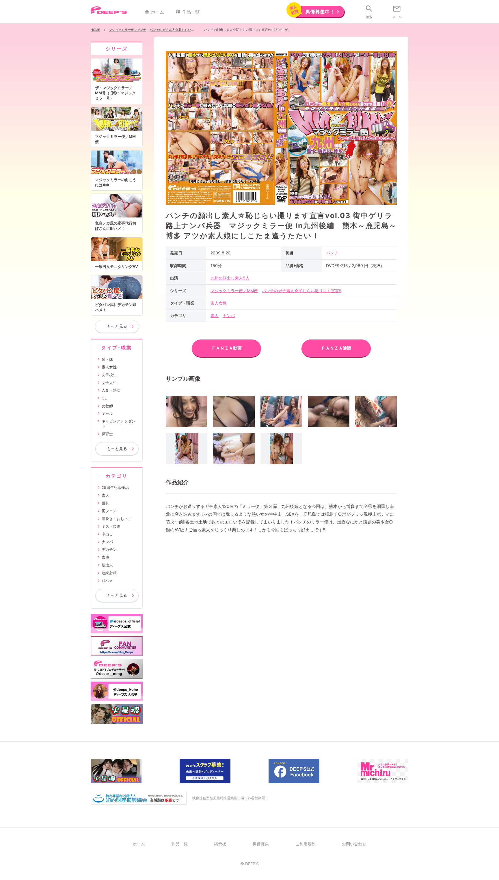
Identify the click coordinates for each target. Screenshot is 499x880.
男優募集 (261, 843)
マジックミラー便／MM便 (127, 30)
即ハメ (107, 580)
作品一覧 (188, 12)
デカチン (109, 549)
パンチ (332, 252)
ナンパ (229, 315)
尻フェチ (109, 511)
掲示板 (220, 843)
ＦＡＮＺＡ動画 (226, 348)
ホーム (154, 12)
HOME (95, 30)
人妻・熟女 (111, 390)
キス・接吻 (111, 526)
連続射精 (109, 573)
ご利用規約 (305, 843)
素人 (215, 315)
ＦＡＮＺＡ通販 (336, 348)
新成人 (107, 565)
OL (104, 398)
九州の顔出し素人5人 (230, 277)
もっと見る (117, 326)
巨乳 (105, 503)
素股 (105, 557)
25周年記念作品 (115, 487)
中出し (107, 534)
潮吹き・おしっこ (117, 518)
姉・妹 (107, 359)
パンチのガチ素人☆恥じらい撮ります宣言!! (181, 30)
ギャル (107, 413)
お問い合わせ (354, 843)
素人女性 (219, 303)
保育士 (107, 433)
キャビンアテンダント (118, 423)
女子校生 (109, 374)
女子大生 (109, 382)
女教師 (107, 406)
